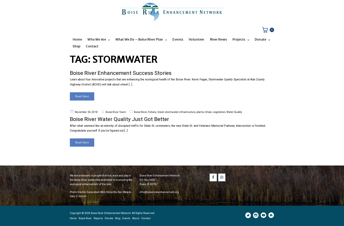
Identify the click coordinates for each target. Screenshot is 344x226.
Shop (77, 46)
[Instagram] (221, 177)
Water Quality (234, 112)
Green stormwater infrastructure (176, 112)
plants (200, 112)
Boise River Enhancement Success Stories (120, 73)
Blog (117, 218)
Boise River (140, 112)
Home (77, 39)
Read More (82, 96)
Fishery (152, 112)
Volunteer (196, 39)
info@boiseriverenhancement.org (159, 192)
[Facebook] (213, 177)
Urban (208, 112)
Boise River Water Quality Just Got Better (119, 119)
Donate (109, 218)
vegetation (219, 112)
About (135, 218)
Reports (98, 218)
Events (177, 39)
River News (218, 39)
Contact (92, 46)
